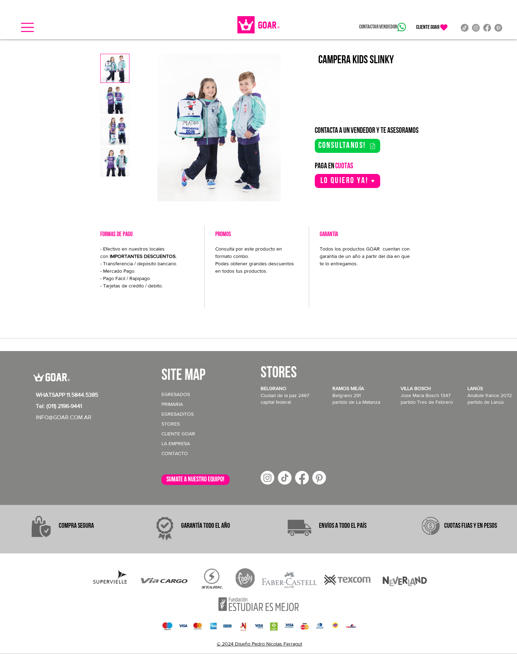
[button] (27, 27)
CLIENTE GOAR (178, 433)
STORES (170, 424)
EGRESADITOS (177, 414)
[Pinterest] (498, 28)
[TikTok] (464, 28)
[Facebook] (487, 28)
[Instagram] (476, 28)
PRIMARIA (172, 404)
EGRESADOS (175, 394)
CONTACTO (174, 453)
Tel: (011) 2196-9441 (59, 406)
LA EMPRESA (175, 443)
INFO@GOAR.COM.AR (63, 417)
